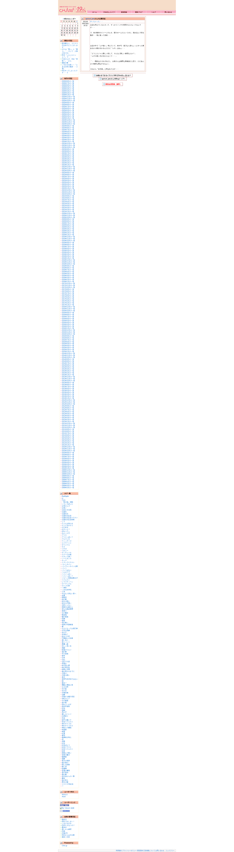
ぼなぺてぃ (66, 531)
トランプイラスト (68, 562)
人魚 (63, 591)
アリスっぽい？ (67, 537)
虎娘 (63, 741)
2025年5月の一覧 (68, 110)
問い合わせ (168, 12)
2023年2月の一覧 (68, 163)
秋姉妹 (64, 729)
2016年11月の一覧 (68, 309)
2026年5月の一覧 (68, 87)
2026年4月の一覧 (68, 89)
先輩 (63, 595)
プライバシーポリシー (129, 850)
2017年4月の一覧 (68, 299)
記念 (63, 743)
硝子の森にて (66, 720)
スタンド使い (66, 556)
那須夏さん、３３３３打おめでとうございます (70, 45)
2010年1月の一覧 (68, 468)
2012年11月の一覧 (68, 402)
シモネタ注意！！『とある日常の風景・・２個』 (70, 67)
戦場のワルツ (66, 650)
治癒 (63, 695)
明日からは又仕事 (68, 835)
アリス (64, 535)
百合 (63, 718)
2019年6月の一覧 (68, 248)
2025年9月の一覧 (68, 102)
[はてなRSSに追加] (65, 811)
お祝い (64, 508)
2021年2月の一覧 (68, 209)
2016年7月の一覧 (68, 316)
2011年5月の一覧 (68, 437)
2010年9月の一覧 (68, 453)
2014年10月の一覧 (68, 357)
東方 (63, 677)
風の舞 (64, 774)
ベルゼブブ (66, 572)
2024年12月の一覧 (68, 120)
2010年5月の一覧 (68, 460)
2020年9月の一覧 (68, 219)
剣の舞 (64, 599)
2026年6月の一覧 (68, 85)
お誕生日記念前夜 (68, 519)
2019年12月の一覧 (68, 237)
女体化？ (65, 634)
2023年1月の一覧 (68, 165)
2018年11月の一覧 (68, 262)
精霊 (63, 731)
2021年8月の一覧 (68, 198)
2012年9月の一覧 (68, 406)
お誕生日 (65, 514)
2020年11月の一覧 (68, 215)
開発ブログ (138, 12)
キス (63, 547)
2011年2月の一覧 (68, 443)
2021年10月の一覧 (68, 194)
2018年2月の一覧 (68, 279)
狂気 (63, 708)
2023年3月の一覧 (68, 161)
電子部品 (65, 772)
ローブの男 (66, 586)
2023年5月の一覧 (68, 157)
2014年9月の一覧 (68, 359)
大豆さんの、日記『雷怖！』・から (70, 60)
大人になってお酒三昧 (70, 628)
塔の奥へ (65, 623)
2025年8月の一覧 (68, 104)
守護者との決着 (67, 638)
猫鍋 (63, 710)
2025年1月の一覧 (68, 118)
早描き (64, 663)
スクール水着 (66, 555)
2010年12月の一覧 (68, 447)
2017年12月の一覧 (68, 283)
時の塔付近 (66, 667)
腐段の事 (65, 63)
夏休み (64, 827)
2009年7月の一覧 (68, 480)
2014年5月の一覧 (68, 367)
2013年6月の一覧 (68, 388)
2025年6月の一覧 (68, 108)
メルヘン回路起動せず (70, 578)
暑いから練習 (66, 829)
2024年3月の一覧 (68, 137)
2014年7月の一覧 (68, 363)
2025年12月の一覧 (68, 97)
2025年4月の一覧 (68, 112)
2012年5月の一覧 (68, 414)
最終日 (64, 819)
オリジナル (66, 545)
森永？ (64, 683)
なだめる (65, 527)
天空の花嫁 (66, 630)
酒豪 (63, 759)
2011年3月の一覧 (68, 441)
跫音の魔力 (66, 755)
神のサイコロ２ (67, 726)
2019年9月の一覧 (68, 242)
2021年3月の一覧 (68, 208)
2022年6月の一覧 (68, 178)
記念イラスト (66, 747)
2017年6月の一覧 (68, 295)
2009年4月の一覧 (68, 486)
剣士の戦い (66, 601)
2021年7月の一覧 (68, 200)
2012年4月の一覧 (68, 416)
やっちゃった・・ (96, 21)
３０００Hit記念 (67, 784)
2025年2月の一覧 (68, 116)
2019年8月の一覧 (68, 244)
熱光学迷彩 (66, 706)
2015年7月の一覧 (68, 340)
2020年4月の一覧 (68, 229)
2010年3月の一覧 (68, 464)
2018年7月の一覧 (68, 270)
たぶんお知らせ (67, 523)
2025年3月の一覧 (68, 114)
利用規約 (119, 850)
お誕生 (64, 512)
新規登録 (124, 12)
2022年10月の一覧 (68, 171)
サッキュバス (66, 553)
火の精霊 (65, 700)
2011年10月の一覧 (68, 427)
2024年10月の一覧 (68, 124)
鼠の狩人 (65, 780)
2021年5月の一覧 (68, 204)
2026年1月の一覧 (68, 95)
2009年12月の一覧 (68, 470)
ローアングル (66, 584)
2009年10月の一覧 (68, 474)
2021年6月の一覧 (68, 202)
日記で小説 (66, 661)
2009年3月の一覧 (68, 487)
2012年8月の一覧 (68, 408)
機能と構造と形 (67, 685)
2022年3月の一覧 (68, 184)
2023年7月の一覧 (68, 153)
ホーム (94, 12)
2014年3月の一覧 (68, 371)
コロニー (65, 551)
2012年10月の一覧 (68, 404)
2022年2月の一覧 (68, 186)
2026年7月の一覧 (68, 83)
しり (63, 521)
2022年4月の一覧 (68, 182)
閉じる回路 (66, 764)
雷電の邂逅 (66, 770)
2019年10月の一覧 (68, 240)
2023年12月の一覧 (68, 143)
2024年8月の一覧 (68, 128)
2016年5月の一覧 (68, 320)
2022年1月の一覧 (68, 188)
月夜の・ (65, 673)
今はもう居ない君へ (69, 593)
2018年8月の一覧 (68, 268)
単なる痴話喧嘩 (67, 609)
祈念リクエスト (67, 722)
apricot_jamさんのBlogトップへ (113, 79)
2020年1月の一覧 (68, 235)
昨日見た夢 (66, 665)
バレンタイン (66, 564)
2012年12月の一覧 (68, 400)
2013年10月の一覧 (68, 381)
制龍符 (64, 597)
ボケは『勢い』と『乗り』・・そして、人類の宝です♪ (70, 51)
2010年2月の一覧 (68, 466)
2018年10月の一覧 (68, 264)
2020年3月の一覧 (68, 231)
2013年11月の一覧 (68, 379)
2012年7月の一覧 (68, 410)
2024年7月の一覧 (68, 130)
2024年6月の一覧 (68, 132)
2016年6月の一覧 (68, 318)
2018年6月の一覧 (68, 272)
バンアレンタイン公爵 (70, 566)
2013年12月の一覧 (68, 377)
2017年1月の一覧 (68, 305)
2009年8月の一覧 (68, 478)
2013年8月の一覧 (68, 384)
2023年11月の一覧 (68, 145)
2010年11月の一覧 (68, 449)
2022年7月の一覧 (68, 176)
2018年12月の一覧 (68, 260)
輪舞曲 (64, 757)
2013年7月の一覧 (68, 386)
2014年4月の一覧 (68, 369)
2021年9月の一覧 (68, 196)
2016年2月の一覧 (68, 326)
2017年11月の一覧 (68, 285)
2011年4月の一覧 (68, 439)
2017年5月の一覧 (68, 297)
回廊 (63, 619)
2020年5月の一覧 (68, 227)
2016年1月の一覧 (68, 328)
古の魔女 (65, 613)
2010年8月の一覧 (68, 455)
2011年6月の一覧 (68, 435)
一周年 (64, 588)
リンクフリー (170, 850)
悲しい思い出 (66, 646)
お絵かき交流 (66, 510)
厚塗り (64, 611)
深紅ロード (66, 698)
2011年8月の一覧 (68, 431)
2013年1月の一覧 (68, 398)
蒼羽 (63, 735)
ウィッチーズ (66, 541)
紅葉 (63, 733)
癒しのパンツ (66, 714)
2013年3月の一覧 (68, 394)
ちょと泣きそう (67, 525)
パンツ (64, 568)
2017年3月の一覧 (68, 301)
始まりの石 (66, 636)
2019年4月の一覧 (68, 252)
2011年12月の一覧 (68, 423)
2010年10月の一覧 (68, 451)
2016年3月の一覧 (68, 324)
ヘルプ (153, 12)
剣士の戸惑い (66, 603)
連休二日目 (66, 837)
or (62, 498)
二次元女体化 (66, 590)
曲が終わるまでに (68, 671)
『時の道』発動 (67, 502)
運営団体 (140, 850)
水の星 (64, 689)
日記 (63, 660)
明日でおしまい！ (68, 821)
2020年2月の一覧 (68, 233)
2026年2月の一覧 (68, 93)
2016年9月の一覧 (68, 313)
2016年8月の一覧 (68, 314)
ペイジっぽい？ (67, 576)
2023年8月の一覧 (68, 151)
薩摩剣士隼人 (66, 737)
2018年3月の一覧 (68, 277)
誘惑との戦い (66, 753)
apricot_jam (90, 19)
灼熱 (63, 831)
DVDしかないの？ (68, 825)
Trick (63, 500)
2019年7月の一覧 (68, 246)
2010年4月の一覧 (68, 462)
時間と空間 (66, 669)
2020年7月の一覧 (68, 223)
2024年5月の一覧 (68, 134)
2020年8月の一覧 (68, 221)
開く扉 (64, 766)
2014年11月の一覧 (68, 355)
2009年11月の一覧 (68, 472)
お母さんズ (66, 506)
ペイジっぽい (66, 574)
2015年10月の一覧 (68, 334)
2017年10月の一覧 (68, 287)
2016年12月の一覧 (68, 307)
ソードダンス (66, 558)
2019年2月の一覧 (68, 256)
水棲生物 (65, 693)
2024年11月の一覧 (68, 122)
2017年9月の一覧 (68, 289)
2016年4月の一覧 (68, 322)
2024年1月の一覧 (68, 141)
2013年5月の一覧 (68, 390)
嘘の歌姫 (65, 617)
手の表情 (65, 654)
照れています (66, 704)
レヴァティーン (67, 582)
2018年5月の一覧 (68, 274)
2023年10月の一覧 (68, 147)
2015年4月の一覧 (68, 345)
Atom (64, 796)
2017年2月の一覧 (68, 303)
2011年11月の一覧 (68, 425)
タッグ (64, 560)
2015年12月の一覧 (68, 330)
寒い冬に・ (66, 640)
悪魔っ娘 (65, 644)
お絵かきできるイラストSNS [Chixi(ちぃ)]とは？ (113, 75)
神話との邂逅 (66, 728)
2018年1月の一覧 (68, 281)
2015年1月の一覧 (68, 351)
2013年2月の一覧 (68, 396)
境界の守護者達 (67, 624)
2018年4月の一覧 (68, 276)
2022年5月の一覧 (68, 180)
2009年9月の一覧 (68, 476)
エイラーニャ (66, 543)
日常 (63, 658)
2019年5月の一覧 (68, 250)
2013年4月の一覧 (68, 392)
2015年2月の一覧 (68, 349)
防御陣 (64, 768)
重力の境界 (66, 761)
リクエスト (66, 580)
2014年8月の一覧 (68, 361)
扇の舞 (64, 652)
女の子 (64, 632)
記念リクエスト (67, 749)
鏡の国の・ (66, 763)
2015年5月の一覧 (68, 344)
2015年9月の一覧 (68, 336)
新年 (63, 656)
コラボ (64, 549)
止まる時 (65, 687)
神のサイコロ (66, 724)
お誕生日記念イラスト (70, 518)
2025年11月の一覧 (68, 99)
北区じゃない (66, 605)
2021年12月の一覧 (68, 190)
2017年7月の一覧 (68, 293)
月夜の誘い (66, 675)
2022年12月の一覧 (68, 167)
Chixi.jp (64, 846)
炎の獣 (64, 702)
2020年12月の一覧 (68, 213)
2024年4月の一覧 (68, 136)
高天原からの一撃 (68, 776)
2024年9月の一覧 (68, 126)
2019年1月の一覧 (68, 258)
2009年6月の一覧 (68, 482)
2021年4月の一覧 (68, 206)
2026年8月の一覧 (68, 81)
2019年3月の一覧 (68, 254)
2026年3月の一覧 (68, 91)
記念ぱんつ (66, 745)
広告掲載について (149, 850)
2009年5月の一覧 (68, 484)
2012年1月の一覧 (68, 421)
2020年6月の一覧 (68, 225)
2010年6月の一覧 (68, 458)
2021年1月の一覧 (68, 211)
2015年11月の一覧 (68, 332)
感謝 (63, 648)
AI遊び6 (65, 833)
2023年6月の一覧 (68, 155)
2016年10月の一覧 (68, 311)
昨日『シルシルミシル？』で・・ (69, 56)
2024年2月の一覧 (68, 139)
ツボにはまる (66, 823)
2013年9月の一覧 (68, 382)
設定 (63, 751)
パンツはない (66, 570)
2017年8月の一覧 (68, 291)
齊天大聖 (65, 782)
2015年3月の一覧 (68, 347)
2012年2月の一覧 (68, 419)
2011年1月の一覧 (68, 445)
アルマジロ (66, 539)
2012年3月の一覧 (68, 418)
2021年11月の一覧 (68, 192)
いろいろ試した (67, 504)
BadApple (65, 496)
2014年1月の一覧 (68, 375)
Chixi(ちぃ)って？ (109, 12)
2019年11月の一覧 (68, 239)
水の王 (64, 691)
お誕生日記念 (66, 516)
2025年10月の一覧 (68, 100)
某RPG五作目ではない (70, 679)
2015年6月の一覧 (68, 342)
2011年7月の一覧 (68, 433)
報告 (63, 621)
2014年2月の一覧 (68, 373)
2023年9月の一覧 (68, 149)
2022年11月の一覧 (68, 169)
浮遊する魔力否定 (68, 696)
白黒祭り (65, 716)
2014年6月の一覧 (68, 365)
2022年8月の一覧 (68, 174)
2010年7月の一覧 (68, 456)
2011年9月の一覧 (68, 429)
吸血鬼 (64, 615)
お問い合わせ (159, 850)
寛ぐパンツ (66, 642)
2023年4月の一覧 (68, 159)
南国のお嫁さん (67, 607)
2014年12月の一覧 (68, 353)
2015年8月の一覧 (68, 338)
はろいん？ (66, 529)
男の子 (64, 712)
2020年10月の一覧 (68, 217)
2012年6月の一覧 (68, 412)
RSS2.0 (64, 795)
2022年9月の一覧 (68, 172)
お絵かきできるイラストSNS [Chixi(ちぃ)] (72, 7)
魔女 (63, 778)
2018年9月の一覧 (68, 266)
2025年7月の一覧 (68, 106)
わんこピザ (66, 533)
